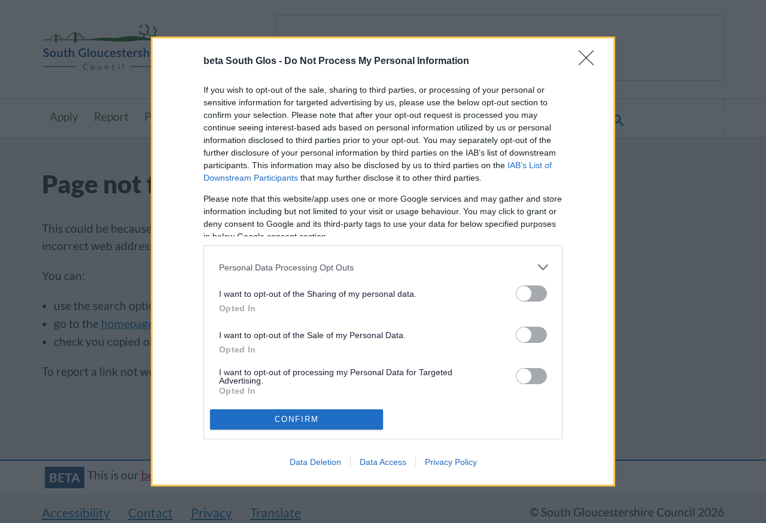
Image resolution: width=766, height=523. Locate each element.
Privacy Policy (451, 462)
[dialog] (383, 261)
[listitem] (383, 267)
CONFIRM (297, 419)
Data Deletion (315, 462)
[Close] (590, 61)
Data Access (383, 462)
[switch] (531, 293)
